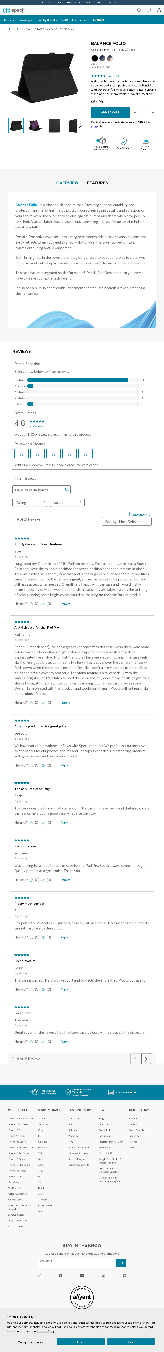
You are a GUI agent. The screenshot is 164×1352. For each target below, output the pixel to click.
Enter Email (46, 1260)
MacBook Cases (16, 1188)
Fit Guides (104, 1124)
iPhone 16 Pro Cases (18, 1153)
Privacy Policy (45, 1331)
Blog (101, 1118)
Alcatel (41, 1194)
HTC (40, 1176)
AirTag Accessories (17, 1194)
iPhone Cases (15, 1176)
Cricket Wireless (46, 1205)
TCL (40, 1153)
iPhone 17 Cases (16, 1130)
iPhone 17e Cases (17, 1142)
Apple (20, 29)
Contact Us (74, 1118)
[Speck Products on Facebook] (60, 1275)
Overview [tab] (67, 182)
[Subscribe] (121, 1263)
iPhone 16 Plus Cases (19, 1165)
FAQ (70, 1142)
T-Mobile (43, 1199)
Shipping (73, 1124)
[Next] (79, 126)
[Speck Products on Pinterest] (124, 1275)
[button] (159, 10)
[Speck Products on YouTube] (82, 1275)
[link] (150, 10)
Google (41, 1130)
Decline (131, 1342)
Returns (72, 1130)
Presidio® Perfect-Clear (111, 1142)
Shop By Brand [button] (45, 20)
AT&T (41, 1170)
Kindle (41, 1188)
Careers (133, 1124)
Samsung (43, 1124)
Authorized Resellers (79, 1147)
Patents (133, 1142)
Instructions (105, 1136)
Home (11, 29)
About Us (134, 1118)
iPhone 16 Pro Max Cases (21, 1147)
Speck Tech (105, 1130)
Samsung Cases (16, 1215)
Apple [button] (8, 20)
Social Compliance (138, 1130)
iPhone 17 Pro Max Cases (20, 1118)
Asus (40, 1165)
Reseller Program (77, 1159)
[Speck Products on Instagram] (39, 1275)
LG (39, 1136)
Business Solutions (78, 1153)
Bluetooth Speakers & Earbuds (19, 1207)
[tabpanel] (82, 260)
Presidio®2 (104, 1147)
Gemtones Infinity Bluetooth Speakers (109, 1170)
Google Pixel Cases (17, 1220)
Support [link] (98, 19)
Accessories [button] (79, 20)
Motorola (42, 1147)
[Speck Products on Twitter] (103, 1275)
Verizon (42, 1182)
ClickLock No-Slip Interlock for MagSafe (110, 1179)
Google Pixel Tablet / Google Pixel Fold (110, 1161)
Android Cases (15, 1226)
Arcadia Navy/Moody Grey (102, 58)
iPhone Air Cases (16, 1136)
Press (131, 1147)
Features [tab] (97, 182)
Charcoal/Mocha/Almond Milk (110, 58)
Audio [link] (64, 19)
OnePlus (42, 1142)
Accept (80, 1342)
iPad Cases (13, 1182)
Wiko (40, 1211)
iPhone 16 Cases (16, 1159)
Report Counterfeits (78, 1165)
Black (95, 58)
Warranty (73, 1136)
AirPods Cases (15, 1199)
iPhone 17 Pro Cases (18, 1124)
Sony (40, 1159)
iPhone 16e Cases (17, 1170)
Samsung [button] (24, 20)
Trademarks (135, 1136)
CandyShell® (105, 1153)
